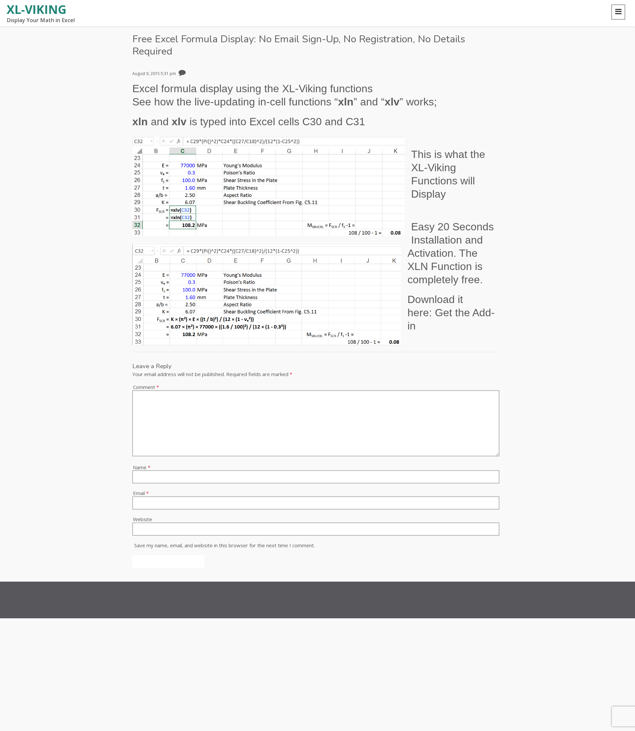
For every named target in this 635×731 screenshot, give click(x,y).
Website (142, 517)
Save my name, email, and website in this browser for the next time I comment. (224, 543)
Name (141, 465)
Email (141, 491)
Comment (146, 385)
